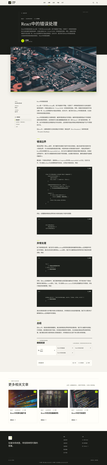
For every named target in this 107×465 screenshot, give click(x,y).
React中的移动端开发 (18, 413)
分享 (75, 362)
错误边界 (17, 119)
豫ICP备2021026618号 (47, 462)
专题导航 (65, 446)
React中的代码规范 (79, 413)
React (22, 18)
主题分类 (65, 443)
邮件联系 (85, 443)
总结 (17, 126)
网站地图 (65, 449)
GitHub (85, 446)
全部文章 (65, 439)
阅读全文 (12, 420)
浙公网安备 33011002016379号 (62, 462)
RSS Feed (86, 439)
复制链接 (82, 362)
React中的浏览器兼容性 (49, 413)
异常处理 (17, 124)
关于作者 (65, 452)
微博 (89, 362)
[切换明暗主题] (97, 2)
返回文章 (25, 13)
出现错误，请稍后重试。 (21, 122)
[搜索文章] (93, 2)
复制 (90, 168)
